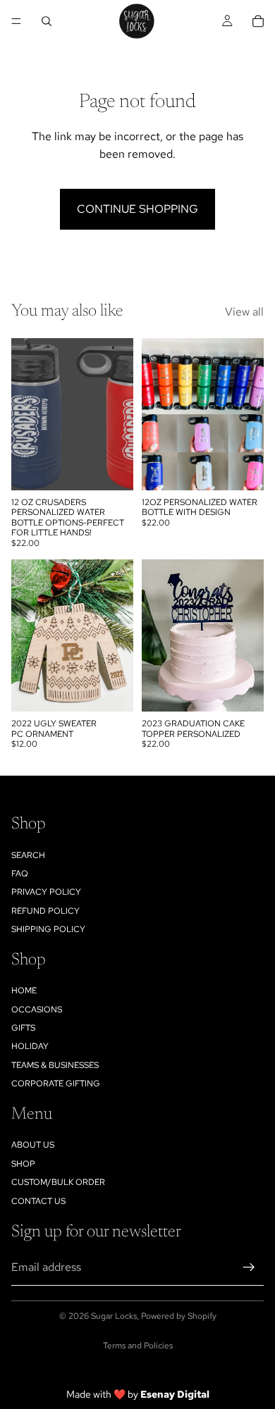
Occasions (36, 1009)
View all (244, 311)
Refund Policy (45, 911)
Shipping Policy (48, 929)
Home (24, 990)
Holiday (30, 1046)
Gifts (23, 1028)
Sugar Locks (114, 1316)
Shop (23, 1163)
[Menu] (16, 21)
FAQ (19, 873)
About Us (32, 1144)
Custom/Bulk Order (58, 1182)
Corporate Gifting (55, 1083)
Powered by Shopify (178, 1316)
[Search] (46, 21)
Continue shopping (137, 208)
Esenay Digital (174, 1394)
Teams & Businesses (55, 1065)
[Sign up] (249, 1267)
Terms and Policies (138, 1345)
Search (28, 855)
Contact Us (38, 1201)
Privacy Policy (46, 892)
